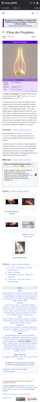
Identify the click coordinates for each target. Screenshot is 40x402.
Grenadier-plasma (9, 313)
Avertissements (6, 398)
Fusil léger (14, 329)
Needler (27, 313)
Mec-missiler (22, 345)
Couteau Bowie (24, 337)
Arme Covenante (9, 371)
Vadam (18, 87)
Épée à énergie (21, 307)
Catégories (6, 369)
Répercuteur (23, 331)
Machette (7, 345)
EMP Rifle (15, 357)
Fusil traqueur (32, 311)
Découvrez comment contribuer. (20, 26)
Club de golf (15, 337)
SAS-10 (23, 351)
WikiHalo (27, 8)
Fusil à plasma (20, 309)
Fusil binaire (6, 329)
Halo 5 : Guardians (17, 89)
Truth (23, 133)
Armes (19, 288)
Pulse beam (7, 349)
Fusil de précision (31, 309)
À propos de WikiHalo (24, 394)
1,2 (15, 267)
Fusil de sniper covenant (10, 311)
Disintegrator (6, 357)
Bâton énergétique (10, 335)
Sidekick (25, 300)
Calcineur (6, 327)
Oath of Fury (31, 345)
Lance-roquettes (8, 299)
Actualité (5, 8)
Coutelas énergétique (25, 339)
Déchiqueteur (18, 319)
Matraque (14, 345)
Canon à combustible (21, 305)
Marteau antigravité (19, 321)
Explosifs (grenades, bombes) (24, 363)
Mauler (28, 321)
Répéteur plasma (18, 314)
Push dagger (16, 349)
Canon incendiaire (15, 327)
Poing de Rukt (8, 347)
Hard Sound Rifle (25, 343)
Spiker (29, 323)
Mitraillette (33, 299)
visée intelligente (22, 146)
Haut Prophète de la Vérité (20, 118)
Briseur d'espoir (22, 335)
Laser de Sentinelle (24, 329)
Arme (13, 369)
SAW (19, 300)
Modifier (33, 91)
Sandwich (17, 351)
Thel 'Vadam (17, 98)
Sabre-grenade (14, 323)
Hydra (12, 297)
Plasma (14, 82)
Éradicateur (32, 327)
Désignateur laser (27, 293)
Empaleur (33, 319)
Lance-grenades (30, 297)
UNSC (20, 291)
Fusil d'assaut (18, 295)
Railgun (14, 300)
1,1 (11, 267)
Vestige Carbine (28, 314)
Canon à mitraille (8, 319)
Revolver (32, 349)
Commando (17, 293)
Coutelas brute (13, 339)
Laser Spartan (18, 299)
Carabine (12, 307)
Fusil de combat (28, 295)
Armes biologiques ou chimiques (23, 365)
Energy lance (13, 341)
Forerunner (20, 325)
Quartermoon (25, 349)
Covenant (20, 303)
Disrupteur (26, 319)
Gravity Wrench (32, 357)
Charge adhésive (8, 293)
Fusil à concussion (8, 309)
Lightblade (34, 343)
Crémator (25, 327)
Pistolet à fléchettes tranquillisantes (24, 347)
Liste (36, 91)
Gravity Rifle (23, 357)
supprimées (22, 354)
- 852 (27, 109)
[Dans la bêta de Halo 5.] (20, 248)
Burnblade (31, 335)
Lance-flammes (20, 297)
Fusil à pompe (8, 295)
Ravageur (23, 323)
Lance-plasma (19, 313)
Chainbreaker (7, 337)
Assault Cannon (9, 305)
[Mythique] (23, 166)
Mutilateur (34, 321)
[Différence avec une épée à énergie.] (28, 224)
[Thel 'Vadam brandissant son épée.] (12, 201)
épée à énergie (30, 96)
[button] (3, 13)
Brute (20, 317)
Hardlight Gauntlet (13, 343)
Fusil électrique (7, 321)
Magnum (26, 299)
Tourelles (9, 365)
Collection (16, 8)
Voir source (27, 91)
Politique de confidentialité (9, 394)
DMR (35, 293)
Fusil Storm (22, 311)
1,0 (9, 267)
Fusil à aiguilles (31, 307)
